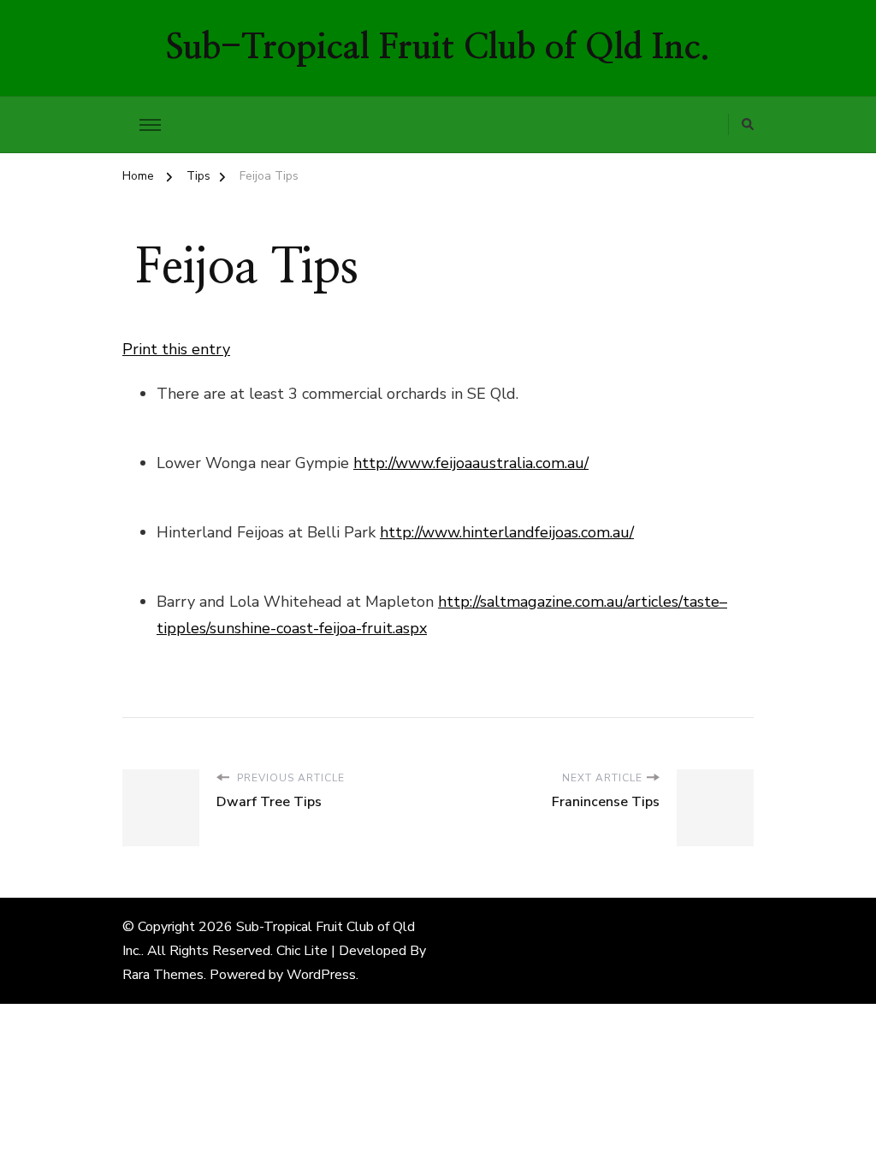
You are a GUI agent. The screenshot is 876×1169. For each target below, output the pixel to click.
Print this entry (176, 349)
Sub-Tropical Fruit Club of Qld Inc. (438, 48)
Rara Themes (163, 974)
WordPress (321, 974)
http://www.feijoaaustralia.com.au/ (471, 463)
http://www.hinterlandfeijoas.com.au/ (507, 532)
